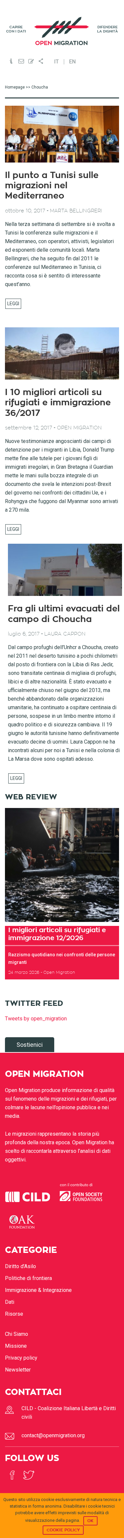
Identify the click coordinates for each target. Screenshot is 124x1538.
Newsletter (18, 1370)
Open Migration (62, 31)
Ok (90, 1521)
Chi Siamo (16, 1334)
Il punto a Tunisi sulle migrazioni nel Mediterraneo (52, 185)
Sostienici (30, 1044)
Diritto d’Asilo (20, 1266)
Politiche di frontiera (28, 1278)
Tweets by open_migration (36, 1018)
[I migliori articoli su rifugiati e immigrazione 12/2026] (62, 865)
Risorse (14, 1314)
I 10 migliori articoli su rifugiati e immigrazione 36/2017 (58, 402)
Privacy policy (21, 1358)
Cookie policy (63, 1530)
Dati (9, 1302)
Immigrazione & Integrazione (38, 1290)
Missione (16, 1346)
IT (56, 61)
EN (72, 61)
